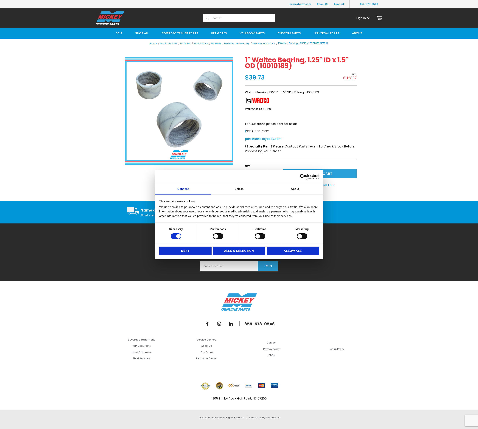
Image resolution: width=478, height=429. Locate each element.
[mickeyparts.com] (110, 18)
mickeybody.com (300, 4)
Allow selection (239, 250)
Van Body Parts (168, 43)
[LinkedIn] (231, 324)
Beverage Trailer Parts (141, 339)
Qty (247, 166)
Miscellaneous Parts (263, 43)
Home (153, 43)
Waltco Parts (201, 43)
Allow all (293, 250)
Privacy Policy (271, 349)
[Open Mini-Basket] (379, 18)
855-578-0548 (369, 4)
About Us (322, 4)
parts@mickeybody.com (263, 139)
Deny (185, 250)
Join (268, 266)
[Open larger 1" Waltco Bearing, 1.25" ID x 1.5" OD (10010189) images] (179, 111)
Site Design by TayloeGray (264, 417)
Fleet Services (141, 358)
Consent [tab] (183, 188)
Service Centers (206, 339)
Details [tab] (239, 188)
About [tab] (295, 188)
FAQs (272, 355)
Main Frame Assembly (236, 43)
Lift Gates (185, 43)
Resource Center (206, 358)
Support (339, 4)
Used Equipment (142, 352)
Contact (271, 342)
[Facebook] (207, 324)
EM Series (216, 43)
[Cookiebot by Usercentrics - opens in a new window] (302, 176)
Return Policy (336, 349)
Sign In (361, 18)
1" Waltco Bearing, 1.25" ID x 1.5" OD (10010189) (303, 43)
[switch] (218, 236)
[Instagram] (219, 324)
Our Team (207, 352)
